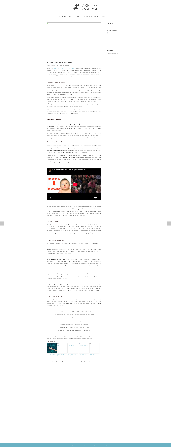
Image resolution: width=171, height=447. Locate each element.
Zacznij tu (62, 16)
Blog (69, 16)
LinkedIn (82, 361)
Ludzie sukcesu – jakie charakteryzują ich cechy (64, 68)
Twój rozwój (77, 16)
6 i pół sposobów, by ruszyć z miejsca (72, 355)
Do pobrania (88, 16)
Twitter (57, 361)
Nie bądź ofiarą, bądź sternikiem (59, 62)
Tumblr (62, 361)
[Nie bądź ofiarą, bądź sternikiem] (74, 40)
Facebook (50, 361)
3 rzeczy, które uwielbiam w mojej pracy (51, 355)
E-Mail (88, 361)
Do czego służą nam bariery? (61, 355)
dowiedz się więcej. (106, 445)
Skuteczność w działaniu (63, 65)
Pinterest (69, 361)
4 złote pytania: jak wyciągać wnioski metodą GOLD (83, 356)
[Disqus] (74, 385)
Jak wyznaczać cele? (93, 354)
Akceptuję (115, 445)
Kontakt (102, 16)
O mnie (96, 16)
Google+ (76, 361)
